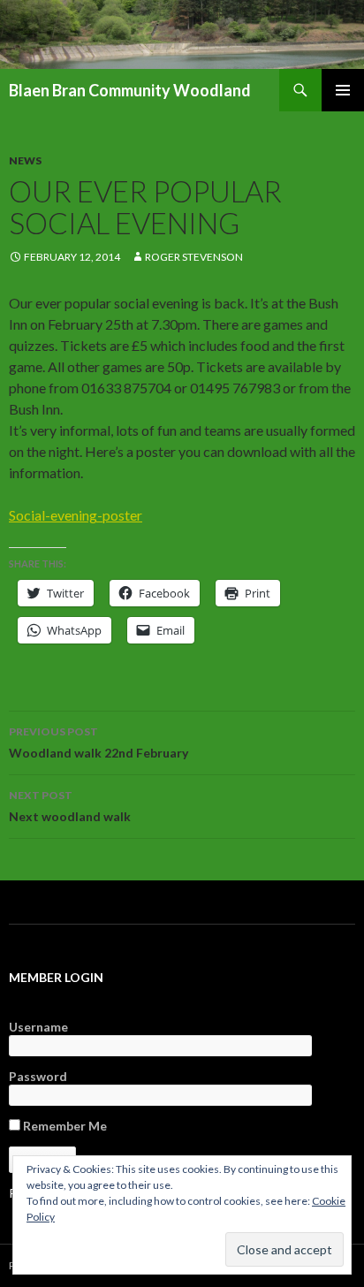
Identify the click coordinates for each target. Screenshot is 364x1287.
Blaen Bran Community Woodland (130, 90)
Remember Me (63, 1125)
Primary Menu (343, 90)
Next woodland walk (70, 806)
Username (38, 1026)
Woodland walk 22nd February (98, 742)
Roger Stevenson (194, 256)
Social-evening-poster (75, 514)
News (25, 160)
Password (38, 1076)
